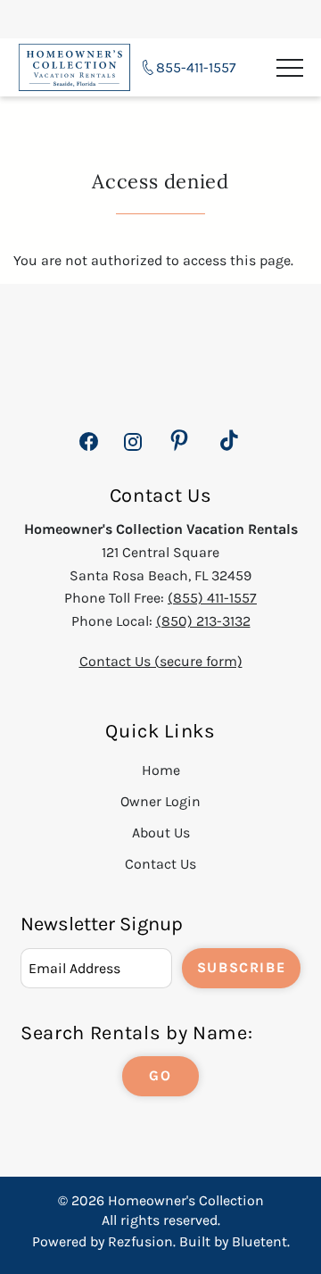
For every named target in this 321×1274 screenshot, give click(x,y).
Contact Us (160, 863)
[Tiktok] (229, 441)
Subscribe (241, 967)
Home (161, 770)
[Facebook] (89, 451)
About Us (161, 832)
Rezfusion (140, 1241)
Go (160, 1075)
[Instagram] (132, 451)
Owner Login (160, 801)
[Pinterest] (179, 441)
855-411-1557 (196, 67)
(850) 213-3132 (203, 620)
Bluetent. (261, 1241)
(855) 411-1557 (212, 597)
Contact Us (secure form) (161, 661)
